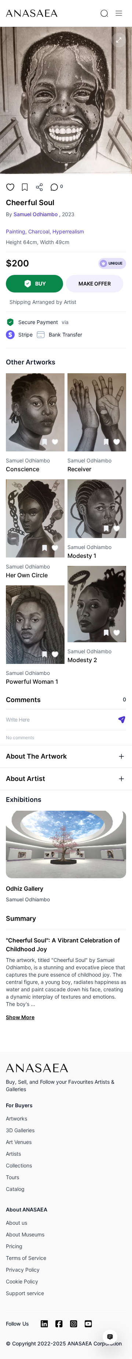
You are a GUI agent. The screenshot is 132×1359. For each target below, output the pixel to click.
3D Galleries (20, 1130)
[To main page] (32, 13)
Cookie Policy (22, 1281)
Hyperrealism (68, 231)
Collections (19, 1165)
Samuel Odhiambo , (37, 214)
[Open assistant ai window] (110, 1337)
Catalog (15, 1189)
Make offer (94, 283)
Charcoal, (39, 231)
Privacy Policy (23, 1270)
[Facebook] (59, 1323)
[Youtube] (88, 1323)
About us (16, 1223)
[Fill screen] (118, 40)
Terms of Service (26, 1258)
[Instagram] (73, 1323)
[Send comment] (121, 719)
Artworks (16, 1118)
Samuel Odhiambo (28, 899)
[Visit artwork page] (35, 412)
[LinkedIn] (44, 1323)
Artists (13, 1154)
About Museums (25, 1234)
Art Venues (19, 1142)
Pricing (14, 1246)
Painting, (16, 231)
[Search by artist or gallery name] (104, 13)
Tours (12, 1177)
